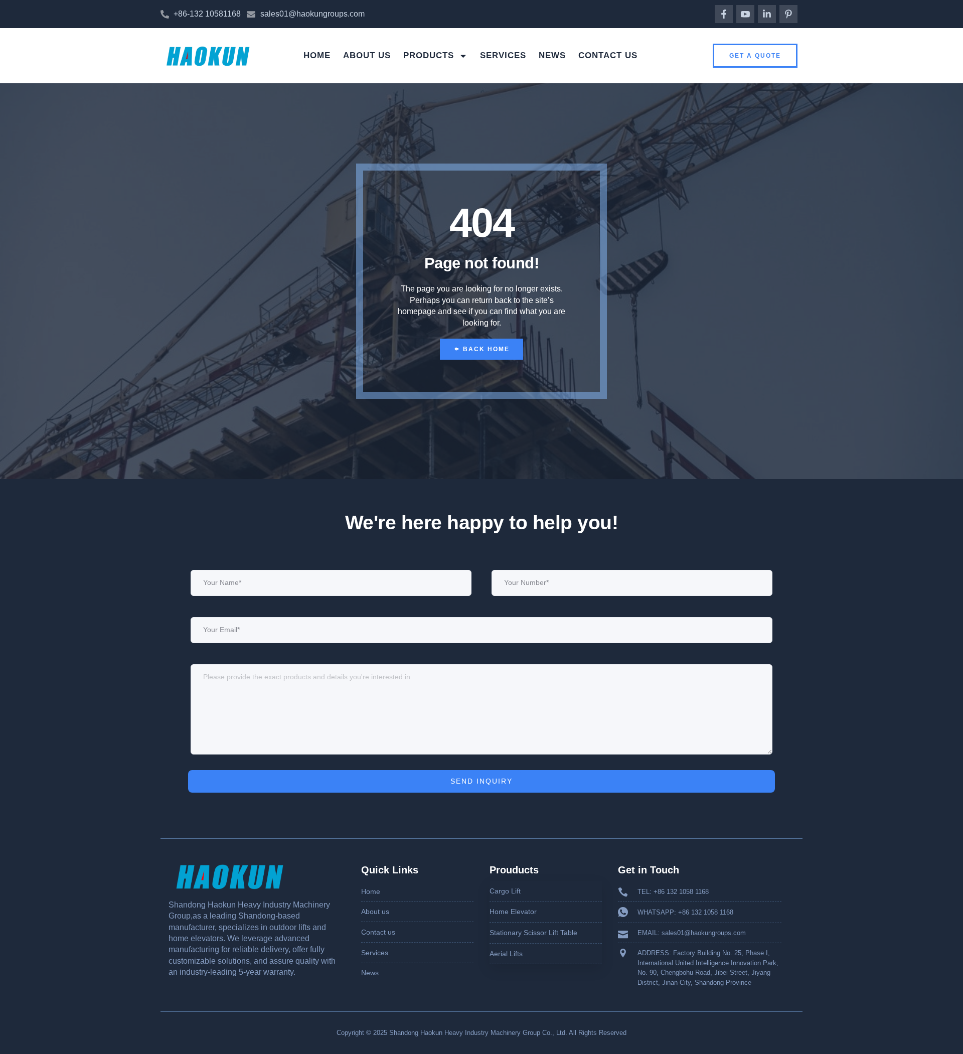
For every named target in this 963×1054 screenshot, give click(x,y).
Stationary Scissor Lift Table (533, 933)
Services (503, 55)
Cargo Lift (505, 891)
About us (367, 55)
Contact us (607, 55)
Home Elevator (513, 912)
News (552, 55)
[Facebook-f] (724, 14)
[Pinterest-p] (788, 14)
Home (317, 55)
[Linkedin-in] (767, 14)
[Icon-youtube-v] (745, 14)
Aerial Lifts (506, 954)
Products (428, 55)
